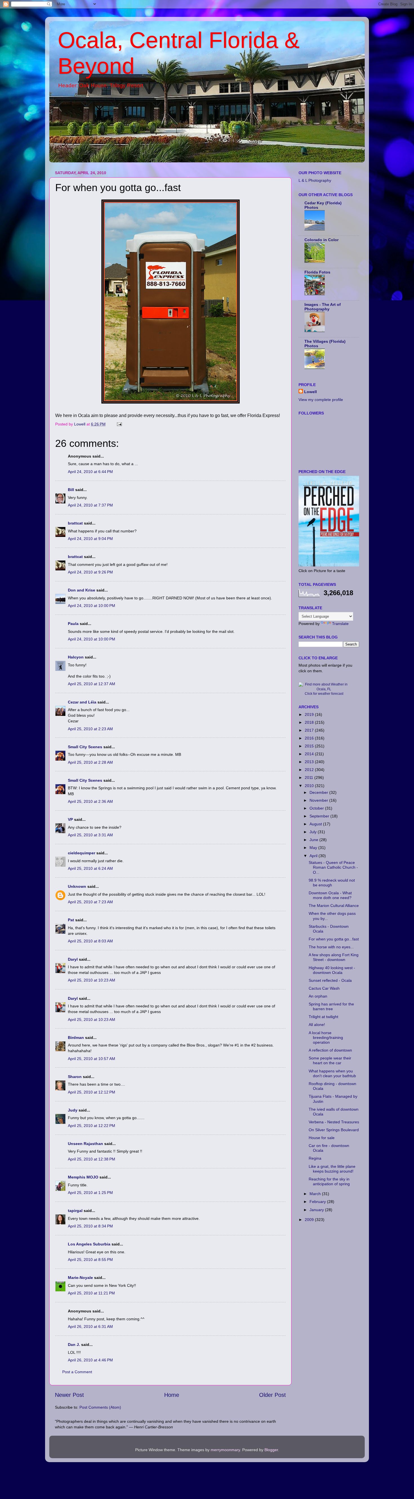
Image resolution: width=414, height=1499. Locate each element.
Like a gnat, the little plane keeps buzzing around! (332, 1168)
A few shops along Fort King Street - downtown (334, 957)
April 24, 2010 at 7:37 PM (90, 505)
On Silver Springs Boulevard (334, 1130)
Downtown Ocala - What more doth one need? (330, 895)
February (318, 1201)
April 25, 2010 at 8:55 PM (90, 1259)
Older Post (272, 1395)
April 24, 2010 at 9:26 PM (90, 572)
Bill (71, 489)
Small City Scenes (85, 747)
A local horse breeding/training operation (326, 1037)
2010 (310, 785)
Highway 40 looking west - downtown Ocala (332, 970)
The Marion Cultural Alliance (334, 905)
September (320, 816)
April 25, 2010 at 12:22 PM (91, 1125)
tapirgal (75, 1210)
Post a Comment (77, 1372)
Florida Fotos (317, 272)
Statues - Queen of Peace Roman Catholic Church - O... (333, 867)
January (317, 1209)
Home (171, 1395)
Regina (315, 1158)
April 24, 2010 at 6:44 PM (90, 471)
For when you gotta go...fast (334, 939)
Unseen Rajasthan (85, 1143)
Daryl (73, 959)
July (314, 832)
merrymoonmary (225, 1450)
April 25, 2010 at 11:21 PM (91, 1293)
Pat (71, 920)
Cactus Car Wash (324, 988)
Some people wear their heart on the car (330, 1060)
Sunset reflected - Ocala (330, 980)
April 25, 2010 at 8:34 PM (90, 1226)
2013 (310, 761)
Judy (72, 1110)
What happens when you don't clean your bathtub (332, 1073)
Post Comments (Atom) (100, 1407)
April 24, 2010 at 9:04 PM (90, 538)
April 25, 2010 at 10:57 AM (91, 1058)
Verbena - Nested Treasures (334, 1122)
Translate (340, 623)
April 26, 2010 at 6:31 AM (90, 1326)
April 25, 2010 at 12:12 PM (91, 1092)
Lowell (310, 391)
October (317, 808)
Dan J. (74, 1344)
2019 (310, 714)
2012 (310, 769)
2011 (309, 777)
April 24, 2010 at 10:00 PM (91, 605)
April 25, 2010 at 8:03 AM (90, 941)
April (314, 855)
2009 (310, 1219)
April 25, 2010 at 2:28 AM (90, 762)
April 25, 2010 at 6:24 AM (90, 868)
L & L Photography (315, 180)
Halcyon (76, 657)
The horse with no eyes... (331, 947)
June (314, 839)
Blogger (271, 1450)
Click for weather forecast (324, 694)
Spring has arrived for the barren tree (331, 1006)
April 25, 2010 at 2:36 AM (90, 801)
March (316, 1193)
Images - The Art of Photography (322, 306)
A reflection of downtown (330, 1050)
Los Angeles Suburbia (89, 1244)
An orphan (318, 996)
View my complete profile (321, 399)
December (319, 792)
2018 (310, 722)
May (314, 847)
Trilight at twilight (323, 1016)
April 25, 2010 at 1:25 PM (90, 1192)
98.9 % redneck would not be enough (332, 882)
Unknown (77, 886)
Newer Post (69, 1395)
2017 (310, 730)
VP (70, 819)
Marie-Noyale (80, 1277)
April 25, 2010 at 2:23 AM (90, 729)
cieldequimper (81, 853)
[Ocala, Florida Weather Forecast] (324, 689)
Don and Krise (81, 590)
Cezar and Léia (82, 702)
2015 (310, 746)
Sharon (75, 1076)
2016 (310, 738)
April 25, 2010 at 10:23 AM (91, 980)
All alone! (317, 1024)
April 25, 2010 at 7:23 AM (90, 902)
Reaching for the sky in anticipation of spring (329, 1181)
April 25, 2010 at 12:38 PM (91, 1159)
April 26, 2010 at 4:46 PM (90, 1360)
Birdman (76, 1037)
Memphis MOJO (83, 1177)
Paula (73, 623)
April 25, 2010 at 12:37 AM (91, 684)
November (319, 800)
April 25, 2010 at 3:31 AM (90, 835)
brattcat (75, 523)
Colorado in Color (321, 239)
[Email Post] (119, 424)
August (316, 824)
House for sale (322, 1137)
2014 (310, 754)
